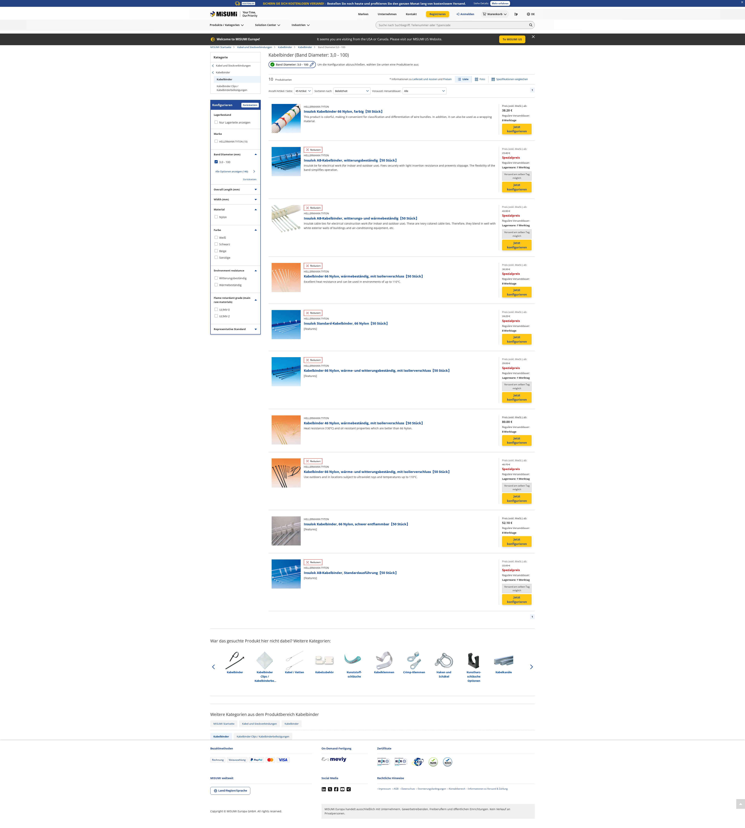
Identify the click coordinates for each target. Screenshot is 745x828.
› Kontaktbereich (456, 788)
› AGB (395, 788)
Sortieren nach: (323, 91)
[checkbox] (235, 141)
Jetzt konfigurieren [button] (517, 129)
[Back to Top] (740, 804)
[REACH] (447, 762)
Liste (466, 79)
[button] (500, 3)
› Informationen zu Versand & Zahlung (487, 788)
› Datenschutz (407, 788)
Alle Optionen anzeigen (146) (231, 171)
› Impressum (384, 788)
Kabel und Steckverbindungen (254, 47)
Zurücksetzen (250, 105)
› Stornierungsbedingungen (431, 788)
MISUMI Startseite (220, 47)
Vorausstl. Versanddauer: (386, 91)
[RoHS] (433, 762)
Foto (482, 79)
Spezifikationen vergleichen (512, 79)
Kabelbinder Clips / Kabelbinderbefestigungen (232, 88)
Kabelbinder (285, 47)
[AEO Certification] (418, 762)
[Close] (533, 37)
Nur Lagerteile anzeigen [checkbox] (234, 122)
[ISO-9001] (383, 762)
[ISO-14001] (400, 762)
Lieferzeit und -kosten (424, 79)
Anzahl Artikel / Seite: (281, 91)
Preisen (447, 79)
